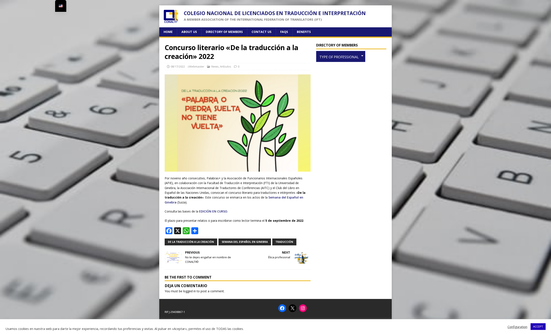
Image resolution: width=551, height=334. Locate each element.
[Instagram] (303, 308)
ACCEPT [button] (538, 326)
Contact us (261, 32)
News (215, 66)
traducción (284, 242)
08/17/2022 (178, 66)
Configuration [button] (517, 327)
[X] (292, 308)
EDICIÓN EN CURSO (213, 211)
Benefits (304, 32)
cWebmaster (196, 66)
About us (189, 32)
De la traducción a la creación (191, 242)
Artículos (225, 66)
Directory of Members (224, 32)
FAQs (284, 32)
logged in (189, 291)
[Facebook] (282, 308)
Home (168, 32)
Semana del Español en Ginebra (245, 242)
